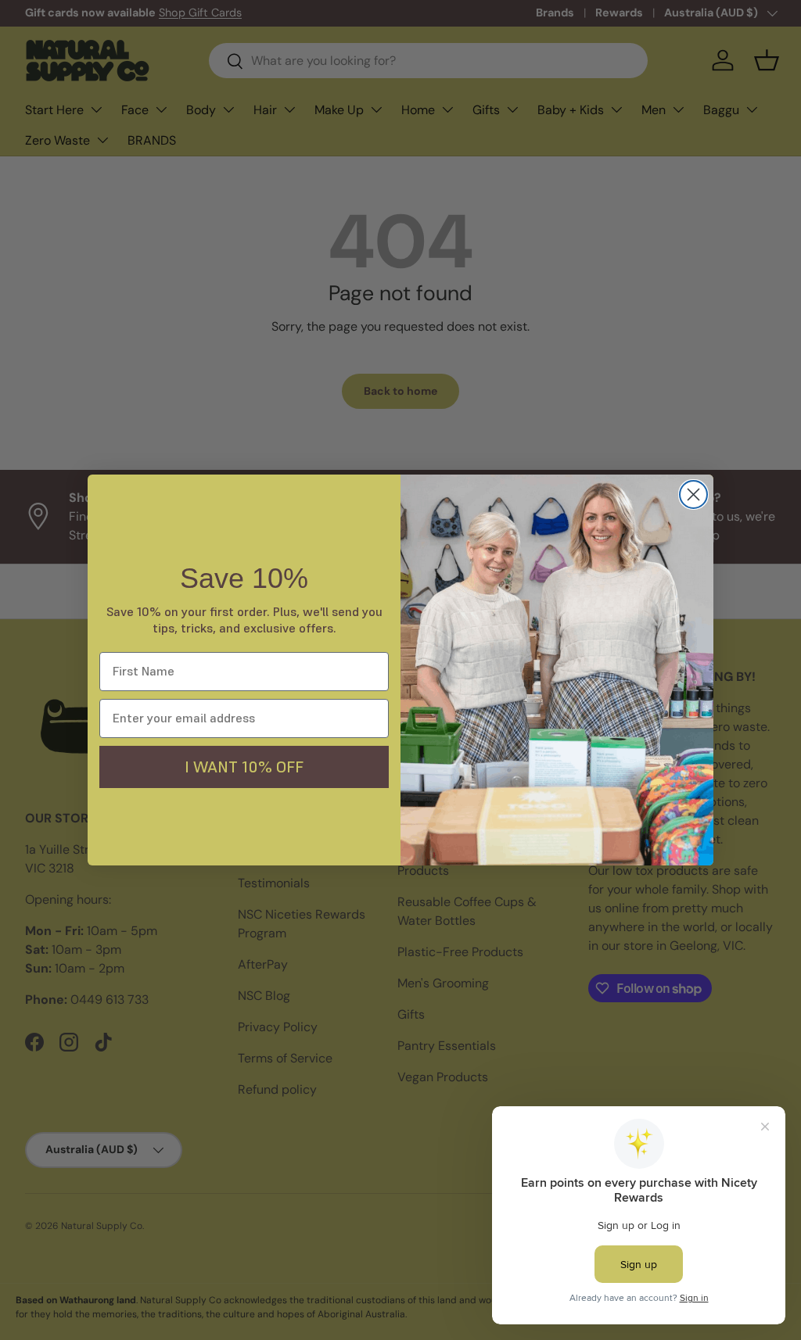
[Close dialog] (693, 494)
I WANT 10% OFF (244, 767)
